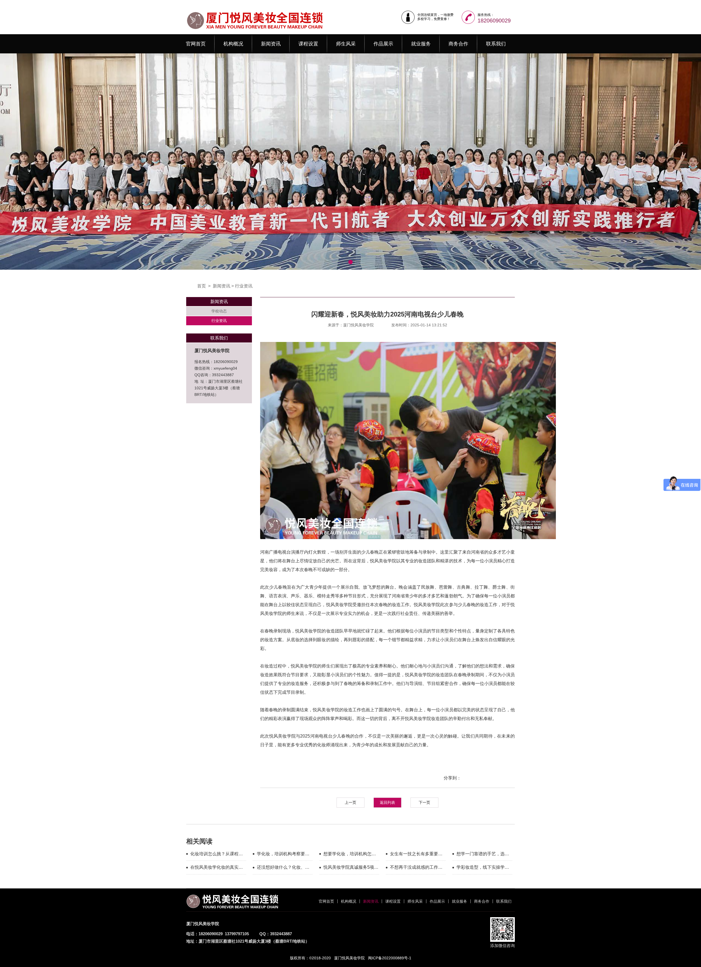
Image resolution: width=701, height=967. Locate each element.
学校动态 (219, 311)
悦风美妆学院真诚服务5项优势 (350, 868)
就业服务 (421, 44)
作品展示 (383, 44)
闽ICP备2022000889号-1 (389, 958)
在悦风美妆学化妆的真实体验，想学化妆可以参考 (216, 868)
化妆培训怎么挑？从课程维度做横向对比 (216, 854)
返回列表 (387, 802)
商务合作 (458, 44)
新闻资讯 (271, 44)
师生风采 (346, 44)
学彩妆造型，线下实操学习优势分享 (482, 868)
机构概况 (233, 44)
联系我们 (496, 44)
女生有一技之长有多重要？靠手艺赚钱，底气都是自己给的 (416, 854)
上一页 (350, 802)
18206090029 (494, 21)
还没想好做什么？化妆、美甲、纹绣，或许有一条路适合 (283, 868)
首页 (201, 286)
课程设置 (308, 44)
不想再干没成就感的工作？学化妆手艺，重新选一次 (416, 868)
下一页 (424, 802)
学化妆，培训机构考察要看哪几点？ (283, 854)
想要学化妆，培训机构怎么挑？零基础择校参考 (349, 854)
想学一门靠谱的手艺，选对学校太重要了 (482, 854)
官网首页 (196, 44)
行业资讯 (243, 286)
